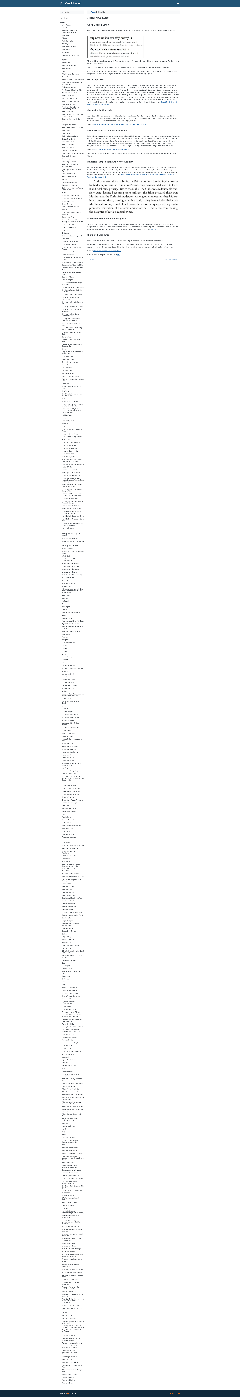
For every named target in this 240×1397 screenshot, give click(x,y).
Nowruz (64, 783)
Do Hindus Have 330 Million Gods (71, 333)
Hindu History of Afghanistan (72, 437)
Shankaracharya (67, 928)
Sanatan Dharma (68, 892)
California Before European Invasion (71, 213)
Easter (64, 349)
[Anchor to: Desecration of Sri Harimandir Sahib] (129, 130)
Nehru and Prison (68, 760)
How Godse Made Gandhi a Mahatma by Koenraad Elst (71, 494)
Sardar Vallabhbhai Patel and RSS (72, 1309)
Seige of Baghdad (68, 921)
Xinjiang (65, 1123)
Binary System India (69, 176)
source (153, 229)
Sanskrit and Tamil (68, 903)
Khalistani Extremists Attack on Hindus (72, 627)
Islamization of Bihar (69, 1243)
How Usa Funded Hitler (70, 470)
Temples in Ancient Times (71, 1012)
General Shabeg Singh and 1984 (71, 387)
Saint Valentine (67, 884)
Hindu (64, 426)
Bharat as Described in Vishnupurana (70, 165)
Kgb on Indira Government (71, 624)
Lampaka (65, 645)
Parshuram (65, 805)
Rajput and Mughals (69, 837)
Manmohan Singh (68, 674)
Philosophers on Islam (69, 1291)
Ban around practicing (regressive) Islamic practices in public (73, 1158)
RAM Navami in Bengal (70, 848)
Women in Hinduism (69, 1380)
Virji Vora (65, 1063)
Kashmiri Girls (67, 618)
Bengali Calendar (68, 144)
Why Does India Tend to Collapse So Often (70, 1119)
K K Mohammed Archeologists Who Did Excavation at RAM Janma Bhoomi (72, 590)
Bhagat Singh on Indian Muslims (73, 153)
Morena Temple (67, 711)
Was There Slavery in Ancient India (72, 1079)
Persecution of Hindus (69, 811)
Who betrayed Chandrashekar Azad (72, 1366)
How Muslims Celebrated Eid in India (73, 519)
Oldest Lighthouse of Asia (71, 788)
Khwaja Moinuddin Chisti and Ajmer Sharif (72, 1265)
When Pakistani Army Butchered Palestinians (73, 1098)
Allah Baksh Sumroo (69, 65)
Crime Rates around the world (72, 1178)
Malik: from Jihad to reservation (73, 1269)
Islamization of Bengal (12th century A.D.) (71, 1239)
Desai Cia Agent (67, 280)
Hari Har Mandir (67, 415)
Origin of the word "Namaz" (71, 1279)
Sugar (64, 984)
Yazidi (64, 1129)
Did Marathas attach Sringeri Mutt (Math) (72, 1191)
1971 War (65, 28)
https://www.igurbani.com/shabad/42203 (107, 251)
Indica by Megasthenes (70, 546)
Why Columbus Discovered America (71, 1115)
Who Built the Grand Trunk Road (73, 1106)
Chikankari (65, 230)
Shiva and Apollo (68, 939)
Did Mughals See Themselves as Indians (72, 310)
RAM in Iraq (66, 842)
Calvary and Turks (68, 217)
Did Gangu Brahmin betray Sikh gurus (73, 1186)
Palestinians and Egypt (70, 803)
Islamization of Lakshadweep (72, 575)
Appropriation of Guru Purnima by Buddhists (72, 83)
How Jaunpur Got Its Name (71, 506)
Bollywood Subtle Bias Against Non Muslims (72, 189)
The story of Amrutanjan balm (72, 1343)
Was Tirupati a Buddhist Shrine (72, 1083)
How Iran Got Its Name (70, 498)
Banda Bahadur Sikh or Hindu (72, 127)
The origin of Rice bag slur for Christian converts (72, 1339)
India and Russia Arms (70, 538)
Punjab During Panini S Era (71, 825)
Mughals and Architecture (71, 714)
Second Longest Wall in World (72, 915)
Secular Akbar (67, 918)
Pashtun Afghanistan (69, 808)
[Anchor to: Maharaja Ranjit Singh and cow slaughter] (135, 161)
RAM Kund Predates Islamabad (73, 845)
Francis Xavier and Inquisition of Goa (73, 380)
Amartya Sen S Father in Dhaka (73, 80)
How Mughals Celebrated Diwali (73, 516)
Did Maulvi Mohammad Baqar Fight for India (72, 298)
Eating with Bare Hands (70, 1202)
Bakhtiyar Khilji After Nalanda (72, 119)
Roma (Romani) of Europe (71, 1305)
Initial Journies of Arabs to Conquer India (71, 559)
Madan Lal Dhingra (68, 665)
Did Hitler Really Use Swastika (72, 295)
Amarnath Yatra (67, 77)
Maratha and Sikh (68, 688)
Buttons (64, 209)
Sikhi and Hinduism (68, 1318)
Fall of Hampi (66, 365)
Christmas (65, 239)
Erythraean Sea (67, 356)
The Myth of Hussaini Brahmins (73, 1027)
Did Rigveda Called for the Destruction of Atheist (71, 319)
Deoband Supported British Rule (71, 273)
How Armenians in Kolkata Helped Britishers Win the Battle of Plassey (73, 480)
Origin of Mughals (68, 797)
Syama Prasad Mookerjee (71, 996)
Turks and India (67, 1040)
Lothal (64, 654)
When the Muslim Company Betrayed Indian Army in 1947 (72, 1103)
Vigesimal (65, 1057)
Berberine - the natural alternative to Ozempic (69, 1166)
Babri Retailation (68, 111)
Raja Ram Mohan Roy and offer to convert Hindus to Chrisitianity (73, 1300)
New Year (65, 768)
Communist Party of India (70, 1173)
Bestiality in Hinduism (69, 150)
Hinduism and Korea (69, 445)
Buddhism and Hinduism (70, 207)
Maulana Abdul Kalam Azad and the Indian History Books (73, 694)
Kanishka (65, 609)
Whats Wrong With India (70, 1089)
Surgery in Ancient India (70, 987)
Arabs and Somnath (69, 87)
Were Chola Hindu (68, 1086)
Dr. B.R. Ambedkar (68, 1195)
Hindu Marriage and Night (71, 442)
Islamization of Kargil (69, 1246)
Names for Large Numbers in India (72, 740)
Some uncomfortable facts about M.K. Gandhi (73, 1322)
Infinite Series (66, 556)
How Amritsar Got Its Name (71, 475)
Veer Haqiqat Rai (68, 1054)
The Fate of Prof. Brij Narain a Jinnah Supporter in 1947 (72, 1015)
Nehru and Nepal (68, 758)
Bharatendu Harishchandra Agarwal (71, 170)
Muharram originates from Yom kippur (72, 1276)
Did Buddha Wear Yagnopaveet (73, 287)
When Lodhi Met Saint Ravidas (72, 1095)
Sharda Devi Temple (69, 931)
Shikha (64, 934)
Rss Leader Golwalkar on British (73, 876)
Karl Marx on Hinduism (70, 1262)
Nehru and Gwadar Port (70, 752)
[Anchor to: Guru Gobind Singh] (111, 24)
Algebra (64, 60)
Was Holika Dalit (67, 1071)
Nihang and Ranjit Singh (70, 771)
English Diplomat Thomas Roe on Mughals (72, 352)
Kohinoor (65, 637)
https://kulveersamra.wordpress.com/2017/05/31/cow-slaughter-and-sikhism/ (119, 124)
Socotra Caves (67, 969)
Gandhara (65, 384)
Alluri (64, 71)
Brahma (64, 192)
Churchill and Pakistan (70, 241)
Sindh (64, 963)
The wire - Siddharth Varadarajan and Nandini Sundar (70, 1352)
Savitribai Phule (67, 909)
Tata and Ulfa (66, 1006)
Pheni (64, 814)
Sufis (63, 982)
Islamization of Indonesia (70, 569)
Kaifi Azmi (65, 601)
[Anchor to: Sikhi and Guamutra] (111, 235)
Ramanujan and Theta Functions (69, 852)
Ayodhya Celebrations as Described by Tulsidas (70, 108)
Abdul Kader (66, 35)
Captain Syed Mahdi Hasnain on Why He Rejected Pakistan (72, 220)
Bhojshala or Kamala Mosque (72, 1170)
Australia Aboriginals (69, 104)
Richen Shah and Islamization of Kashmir (72, 869)
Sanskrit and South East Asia (72, 898)
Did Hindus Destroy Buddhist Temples (72, 291)
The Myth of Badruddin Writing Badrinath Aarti (72, 1020)
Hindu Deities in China (70, 434)
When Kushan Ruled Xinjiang (72, 1092)
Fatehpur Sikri (67, 370)
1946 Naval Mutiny (68, 1137)
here (118, 255)
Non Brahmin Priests (69, 774)
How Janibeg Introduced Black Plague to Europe (72, 502)
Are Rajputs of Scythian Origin (72, 90)
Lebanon (65, 651)
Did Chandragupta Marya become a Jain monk (70, 1182)
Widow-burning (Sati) (69, 1374)
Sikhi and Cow (67, 1315)
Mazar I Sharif (67, 698)
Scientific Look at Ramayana (72, 912)
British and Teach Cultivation (72, 198)
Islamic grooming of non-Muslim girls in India (73, 1234)
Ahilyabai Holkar (67, 41)
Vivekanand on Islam (69, 1065)
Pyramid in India (67, 828)
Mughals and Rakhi (68, 720)
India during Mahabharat (70, 1226)
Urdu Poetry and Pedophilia (71, 1051)
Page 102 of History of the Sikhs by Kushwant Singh (111, 149)
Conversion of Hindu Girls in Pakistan (71, 248)
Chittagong (65, 233)
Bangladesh (66, 133)
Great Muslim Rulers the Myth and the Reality (72, 394)
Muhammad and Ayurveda (71, 727)
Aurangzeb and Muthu (69, 98)
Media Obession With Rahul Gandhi (71, 702)
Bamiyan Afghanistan (69, 125)
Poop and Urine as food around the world (73, 1295)
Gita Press (65, 391)
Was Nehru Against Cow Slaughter (70, 1075)
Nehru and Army (67, 743)
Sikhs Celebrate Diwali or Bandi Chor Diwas (73, 952)
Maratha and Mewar (69, 682)
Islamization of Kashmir (70, 572)
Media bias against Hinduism (72, 1272)
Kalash (64, 604)
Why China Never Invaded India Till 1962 (73, 1110)
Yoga (63, 1132)
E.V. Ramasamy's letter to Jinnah (71, 1198)
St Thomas (65, 979)
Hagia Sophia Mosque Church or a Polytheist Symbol (72, 405)
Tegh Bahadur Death (69, 1009)
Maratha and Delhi (68, 680)
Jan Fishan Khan (68, 577)
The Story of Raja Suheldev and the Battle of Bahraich (73, 1346)
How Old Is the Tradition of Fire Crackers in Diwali (72, 524)
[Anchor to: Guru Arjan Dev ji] (108, 79)
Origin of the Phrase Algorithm (72, 800)
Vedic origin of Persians (70, 1357)
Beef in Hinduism (68, 142)
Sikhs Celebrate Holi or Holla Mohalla (72, 956)
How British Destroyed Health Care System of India (72, 485)
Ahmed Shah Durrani (69, 46)
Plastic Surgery (67, 817)
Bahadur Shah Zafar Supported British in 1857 (73, 115)
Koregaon (65, 640)
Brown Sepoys (67, 204)
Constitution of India (69, 244)
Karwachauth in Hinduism (71, 612)
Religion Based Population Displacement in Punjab (71, 865)
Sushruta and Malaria (69, 990)
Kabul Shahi (66, 595)
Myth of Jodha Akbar (69, 733)
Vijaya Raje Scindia (69, 1060)
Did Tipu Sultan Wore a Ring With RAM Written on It (72, 328)
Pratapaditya (66, 823)
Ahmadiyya (66, 44)
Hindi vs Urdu (66, 1208)
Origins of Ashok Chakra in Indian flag (71, 1283)
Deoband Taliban (68, 277)
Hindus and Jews (68, 454)
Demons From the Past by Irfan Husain (72, 268)
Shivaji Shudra (67, 942)
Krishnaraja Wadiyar (69, 642)
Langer (64, 648)
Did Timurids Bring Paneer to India (72, 324)
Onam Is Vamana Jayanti (70, 794)
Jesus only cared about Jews (72, 1259)
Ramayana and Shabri (69, 856)
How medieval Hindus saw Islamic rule (71, 1216)
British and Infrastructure (70, 195)
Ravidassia (66, 859)
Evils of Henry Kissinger (70, 362)
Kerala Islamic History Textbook (73, 621)
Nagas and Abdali (68, 736)
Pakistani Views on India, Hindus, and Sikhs (70, 1288)
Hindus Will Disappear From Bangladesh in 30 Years (72, 460)
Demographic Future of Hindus (72, 262)
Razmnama (66, 861)
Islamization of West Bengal (71, 1249)
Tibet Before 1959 (68, 1034)
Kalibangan (66, 607)
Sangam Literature (68, 895)
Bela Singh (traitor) (68, 1162)
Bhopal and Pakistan (69, 174)
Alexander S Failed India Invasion (70, 56)
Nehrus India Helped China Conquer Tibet (71, 764)
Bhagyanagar (66, 159)
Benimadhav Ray (68, 147)
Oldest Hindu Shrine (69, 786)
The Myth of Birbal (68, 1024)
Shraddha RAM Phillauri (70, 945)
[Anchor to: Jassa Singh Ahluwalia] (114, 110)
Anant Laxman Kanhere (70, 1148)
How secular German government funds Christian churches (71, 1222)
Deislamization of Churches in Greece (72, 258)
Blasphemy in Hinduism (70, 185)
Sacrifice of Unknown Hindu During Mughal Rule (71, 880)
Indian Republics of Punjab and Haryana (73, 542)
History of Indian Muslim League (73, 464)
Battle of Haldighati (68, 139)
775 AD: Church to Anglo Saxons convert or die (70, 1141)
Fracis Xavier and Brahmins (71, 376)
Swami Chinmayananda (70, 993)
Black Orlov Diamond (69, 182)
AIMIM (64, 1145)
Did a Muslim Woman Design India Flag (72, 283)
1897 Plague (66, 25)
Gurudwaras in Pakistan (70, 401)
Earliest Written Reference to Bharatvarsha (72, 345)
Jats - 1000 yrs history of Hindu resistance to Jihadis (72, 1255)
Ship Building (66, 937)
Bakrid (64, 122)
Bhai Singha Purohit (69, 162)
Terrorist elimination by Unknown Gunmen (70, 1334)
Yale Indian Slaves (68, 1126)
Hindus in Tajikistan (69, 457)
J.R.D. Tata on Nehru (69, 1251)
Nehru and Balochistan (70, 746)
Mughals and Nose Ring (70, 717)
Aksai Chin (65, 52)
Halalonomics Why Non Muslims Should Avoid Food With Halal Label (71, 410)
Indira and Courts (68, 548)
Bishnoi (64, 179)
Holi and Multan (67, 467)
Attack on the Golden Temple (72, 1153)
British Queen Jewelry (69, 201)
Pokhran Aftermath (68, 820)
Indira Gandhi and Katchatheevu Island (73, 552)
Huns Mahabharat (68, 531)
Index (64, 1068)
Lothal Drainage (67, 657)
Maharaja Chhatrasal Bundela (72, 668)
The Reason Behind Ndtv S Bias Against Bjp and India (71, 1030)
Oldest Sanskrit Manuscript (71, 791)
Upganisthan (66, 1048)
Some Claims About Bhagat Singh (71, 972)
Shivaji (64, 1312)
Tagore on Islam (67, 999)
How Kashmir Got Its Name (71, 508)
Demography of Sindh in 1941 (72, 265)
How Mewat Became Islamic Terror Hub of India (71, 512)
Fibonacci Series (68, 373)
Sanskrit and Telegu (69, 906)
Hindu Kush (66, 439)
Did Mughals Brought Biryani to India (73, 303)
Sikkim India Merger (69, 960)
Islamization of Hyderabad (71, 566)
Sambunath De (67, 889)
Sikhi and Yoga (67, 948)
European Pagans (68, 359)
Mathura (65, 691)
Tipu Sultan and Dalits (69, 1037)
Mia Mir (64, 706)
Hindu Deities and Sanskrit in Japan (72, 430)
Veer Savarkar (67, 1359)
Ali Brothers (66, 62)
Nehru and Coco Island (70, 749)
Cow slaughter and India (70, 1176)
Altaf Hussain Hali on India (71, 74)
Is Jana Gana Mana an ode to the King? (72, 1230)
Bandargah (66, 130)
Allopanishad (66, 68)
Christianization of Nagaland (72, 236)
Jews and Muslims (68, 583)
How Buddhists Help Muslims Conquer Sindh (72, 490)
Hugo (69, 1393)
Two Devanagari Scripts (70, 1043)
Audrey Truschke (68, 95)
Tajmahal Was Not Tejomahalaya (68, 1002)
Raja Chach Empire (69, 834)
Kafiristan (65, 598)
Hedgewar (65, 423)
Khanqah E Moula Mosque (71, 631)
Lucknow (65, 660)
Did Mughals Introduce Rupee (72, 306)
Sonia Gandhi (66, 976)
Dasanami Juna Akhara (70, 252)
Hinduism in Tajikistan (69, 448)
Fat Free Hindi (67, 368)
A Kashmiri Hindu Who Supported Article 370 (70, 31)
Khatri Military (66, 634)
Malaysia (65, 671)
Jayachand (65, 580)
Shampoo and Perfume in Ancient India (71, 924)
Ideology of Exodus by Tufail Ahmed (71, 534)
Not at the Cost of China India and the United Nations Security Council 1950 (73, 778)
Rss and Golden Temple (70, 873)
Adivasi (64, 38)
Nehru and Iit (66, 755)
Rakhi (64, 840)
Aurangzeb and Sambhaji (71, 101)
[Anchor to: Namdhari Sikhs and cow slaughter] (128, 218)
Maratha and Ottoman (69, 685)
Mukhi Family (66, 730)
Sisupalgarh (66, 966)
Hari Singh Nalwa (68, 1205)
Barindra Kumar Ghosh (70, 136)
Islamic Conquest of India (70, 563)
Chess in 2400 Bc (68, 224)
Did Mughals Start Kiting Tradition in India (70, 315)
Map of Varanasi (67, 677)
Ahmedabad (66, 49)
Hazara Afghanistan (69, 421)
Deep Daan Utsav (68, 254)
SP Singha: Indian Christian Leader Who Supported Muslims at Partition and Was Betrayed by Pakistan (73, 1328)
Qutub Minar (66, 831)
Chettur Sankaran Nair (69, 227)
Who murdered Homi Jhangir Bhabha (72, 1370)
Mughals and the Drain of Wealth (70, 723)
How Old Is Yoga (68, 528)
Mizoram (65, 709)
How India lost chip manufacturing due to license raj (73, 1212)
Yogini (64, 1134)
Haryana (65, 418)
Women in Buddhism (69, 1377)
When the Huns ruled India (71, 1362)
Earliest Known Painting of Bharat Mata (71, 340)
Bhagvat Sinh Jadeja (69, 156)
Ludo (63, 662)
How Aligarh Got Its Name (71, 472)
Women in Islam (67, 1383)
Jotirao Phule (66, 586)
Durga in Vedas (67, 337)
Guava (64, 398)
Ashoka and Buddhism (70, 93)
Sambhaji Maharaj (68, 886)
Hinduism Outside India (70, 451)
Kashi (64, 615)
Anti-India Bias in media (70, 1150)
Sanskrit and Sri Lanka (70, 901)
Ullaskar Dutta (67, 1045)
